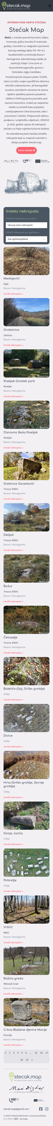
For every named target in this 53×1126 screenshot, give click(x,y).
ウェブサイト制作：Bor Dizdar (16, 1119)
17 (47, 1053)
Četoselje (10, 637)
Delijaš (9, 535)
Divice (8, 735)
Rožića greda (13, 978)
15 (36, 1053)
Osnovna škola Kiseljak (21, 432)
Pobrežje (10, 880)
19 (27, 1060)
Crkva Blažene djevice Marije (25, 1029)
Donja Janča (13, 833)
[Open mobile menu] (49, 6)
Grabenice (11, 329)
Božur (8, 586)
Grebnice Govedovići (19, 483)
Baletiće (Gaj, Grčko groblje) (24, 688)
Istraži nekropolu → (13, 293)
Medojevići (12, 278)
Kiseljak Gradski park (19, 381)
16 (41, 1053)
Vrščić (8, 927)
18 (21, 1060)
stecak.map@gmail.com (16, 1109)
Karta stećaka (25, 150)
